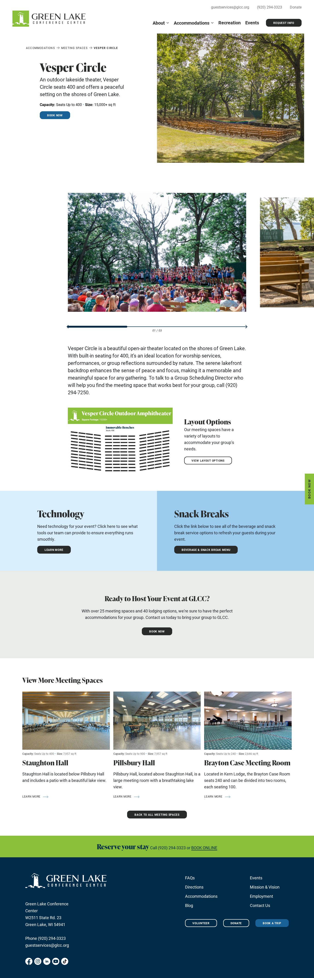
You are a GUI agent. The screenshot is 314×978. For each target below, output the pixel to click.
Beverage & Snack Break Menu (206, 550)
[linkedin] (46, 961)
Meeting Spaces (74, 47)
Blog (189, 905)
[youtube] (55, 961)
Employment (261, 896)
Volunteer (200, 923)
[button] (67, 326)
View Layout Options (208, 460)
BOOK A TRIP (272, 923)
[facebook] (28, 961)
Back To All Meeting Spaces (157, 814)
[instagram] (37, 961)
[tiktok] (64, 961)
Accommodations (191, 23)
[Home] (49, 19)
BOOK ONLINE (204, 847)
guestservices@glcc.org (230, 7)
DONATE (236, 923)
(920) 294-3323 (269, 7)
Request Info (283, 23)
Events (252, 23)
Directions (194, 887)
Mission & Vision (265, 887)
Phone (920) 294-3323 (45, 938)
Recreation (229, 23)
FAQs (190, 878)
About (159, 23)
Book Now (309, 489)
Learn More (54, 550)
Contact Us (260, 905)
